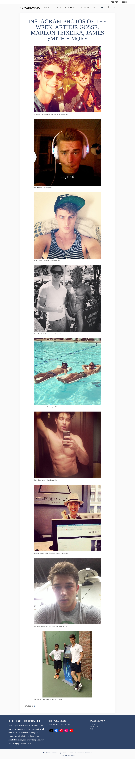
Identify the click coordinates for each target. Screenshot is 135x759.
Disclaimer (47, 753)
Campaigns (70, 8)
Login (124, 2)
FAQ (91, 729)
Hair (95, 8)
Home (46, 8)
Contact (94, 724)
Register (114, 2)
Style (55, 8)
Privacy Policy (56, 753)
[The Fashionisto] (29, 7)
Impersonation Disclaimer (83, 753)
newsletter (64, 724)
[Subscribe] (102, 7)
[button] (108, 7)
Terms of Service (67, 753)
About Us (94, 726)
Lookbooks (84, 8)
